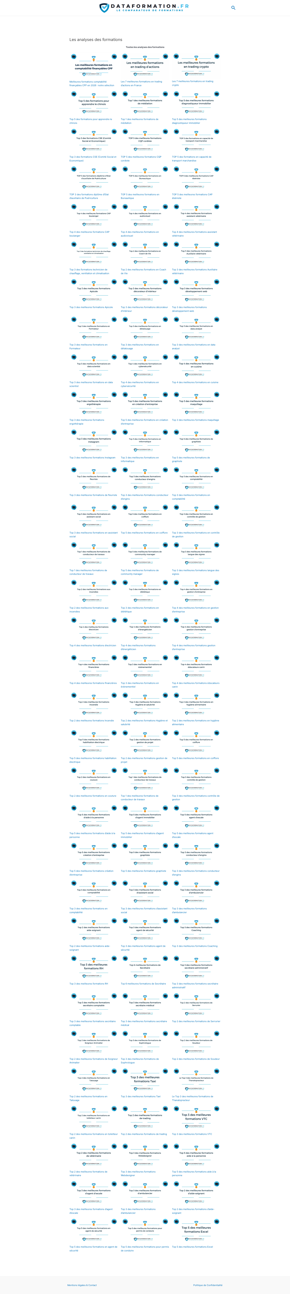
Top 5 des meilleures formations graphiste (143, 870)
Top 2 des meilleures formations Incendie (91, 720)
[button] (233, 8)
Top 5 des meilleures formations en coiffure (144, 532)
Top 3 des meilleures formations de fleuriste (93, 495)
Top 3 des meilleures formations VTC (192, 1134)
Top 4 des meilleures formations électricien (92, 645)
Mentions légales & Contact (82, 1285)
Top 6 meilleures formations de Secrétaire (143, 983)
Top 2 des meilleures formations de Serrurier (196, 1021)
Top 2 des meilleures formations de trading (144, 1134)
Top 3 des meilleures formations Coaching (195, 946)
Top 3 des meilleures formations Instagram (92, 457)
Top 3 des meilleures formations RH (88, 983)
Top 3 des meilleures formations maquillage (195, 419)
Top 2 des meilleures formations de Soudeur (196, 1058)
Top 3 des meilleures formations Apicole (91, 307)
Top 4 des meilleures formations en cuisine (195, 382)
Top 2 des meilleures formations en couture (92, 795)
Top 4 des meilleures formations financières (93, 683)
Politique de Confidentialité (207, 1285)
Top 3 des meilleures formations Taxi (141, 1096)
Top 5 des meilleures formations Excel (192, 1246)
